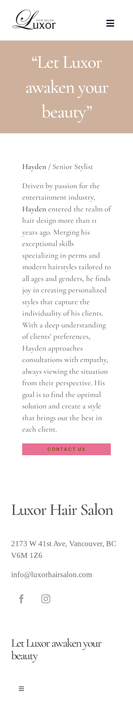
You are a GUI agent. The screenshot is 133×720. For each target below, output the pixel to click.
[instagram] (45, 599)
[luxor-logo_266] (34, 11)
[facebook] (21, 599)
